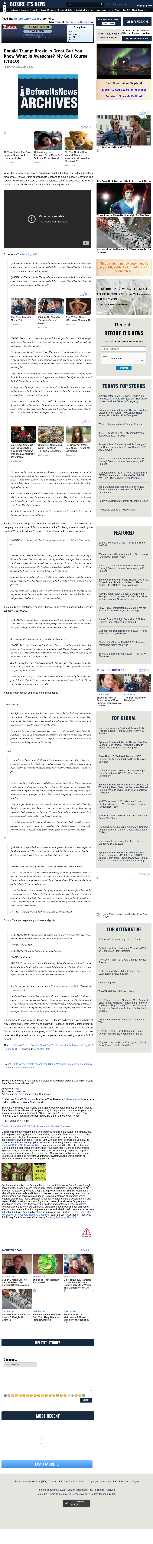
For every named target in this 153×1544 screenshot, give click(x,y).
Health (35, 10)
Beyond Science (48, 10)
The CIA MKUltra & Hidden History (116, 991)
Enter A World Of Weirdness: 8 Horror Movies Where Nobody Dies (76, 1318)
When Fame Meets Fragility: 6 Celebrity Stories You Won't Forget (122, 915)
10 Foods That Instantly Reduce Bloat (46, 1281)
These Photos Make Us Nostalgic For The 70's (123, 215)
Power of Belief (65, 10)
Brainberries (16, 324)
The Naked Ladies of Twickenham (116, 509)
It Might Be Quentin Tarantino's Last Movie (49, 320)
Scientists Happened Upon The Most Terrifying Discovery (50, 448)
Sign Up (148, 5)
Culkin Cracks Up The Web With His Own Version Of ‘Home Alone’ (15, 1282)
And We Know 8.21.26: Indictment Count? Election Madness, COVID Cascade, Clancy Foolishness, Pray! (121, 804)
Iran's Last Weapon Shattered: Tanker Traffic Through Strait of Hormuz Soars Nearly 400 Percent (121, 461)
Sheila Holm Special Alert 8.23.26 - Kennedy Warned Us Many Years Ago (122, 643)
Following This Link (66, 1217)
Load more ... (47, 1464)
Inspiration (101, 10)
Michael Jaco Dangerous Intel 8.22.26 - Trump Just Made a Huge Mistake (122, 632)
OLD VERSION (137, 22)
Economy (25, 10)
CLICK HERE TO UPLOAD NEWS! (137, 39)
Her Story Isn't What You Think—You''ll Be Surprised (78, 448)
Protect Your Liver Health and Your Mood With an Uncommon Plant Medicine (122, 949)
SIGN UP (109, 341)
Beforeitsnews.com (26, 18)
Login (140, 5)
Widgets (135, 1481)
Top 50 (126, 10)
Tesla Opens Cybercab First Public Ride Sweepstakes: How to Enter (119, 972)
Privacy (63, 1481)
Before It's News (28, 4)
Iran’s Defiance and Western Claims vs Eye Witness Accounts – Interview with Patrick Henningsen (121, 489)
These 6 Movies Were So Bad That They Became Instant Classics (47, 1317)
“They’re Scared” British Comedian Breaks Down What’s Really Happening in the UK (120, 1032)
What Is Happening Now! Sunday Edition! (120, 424)
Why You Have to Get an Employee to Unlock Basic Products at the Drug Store (122, 1043)
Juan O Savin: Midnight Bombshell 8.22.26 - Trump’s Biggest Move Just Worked (121, 620)
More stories (44, 37)
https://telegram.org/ (138, 294)
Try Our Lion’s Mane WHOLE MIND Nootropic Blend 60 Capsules (36, 1126)
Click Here (29, 1099)
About (17, 1481)
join (17, 1088)
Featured (14, 10)
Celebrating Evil (106, 982)
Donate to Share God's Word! (124, 96)
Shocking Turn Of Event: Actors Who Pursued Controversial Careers (109, 701)
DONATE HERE (108, 23)
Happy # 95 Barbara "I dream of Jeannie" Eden (123, 501)
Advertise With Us (31, 1481)
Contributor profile (30, 37)
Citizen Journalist (74, 1099)
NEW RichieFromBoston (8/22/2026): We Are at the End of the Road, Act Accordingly (122, 609)
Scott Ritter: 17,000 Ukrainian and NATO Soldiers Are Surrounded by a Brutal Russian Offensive (122, 759)
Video (118, 10)
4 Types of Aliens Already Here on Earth (119, 939)
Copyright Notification (99, 1481)
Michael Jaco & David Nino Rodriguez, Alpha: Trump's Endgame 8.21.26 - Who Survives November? (122, 773)
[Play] (124, 61)
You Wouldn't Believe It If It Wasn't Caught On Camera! (16, 1317)
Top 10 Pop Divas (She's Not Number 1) (78, 318)
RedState (45, 1049)
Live (111, 10)
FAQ (44, 1481)
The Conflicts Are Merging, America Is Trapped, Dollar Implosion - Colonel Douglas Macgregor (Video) (123, 830)
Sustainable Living (85, 10)
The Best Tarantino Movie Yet (21, 318)
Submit (124, 367)
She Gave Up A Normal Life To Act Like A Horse (124, 181)
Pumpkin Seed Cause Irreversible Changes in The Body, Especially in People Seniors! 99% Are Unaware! (122, 447)
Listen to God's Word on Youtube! (124, 89)
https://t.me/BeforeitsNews (112, 304)
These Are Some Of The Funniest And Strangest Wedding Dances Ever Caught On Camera (22, 451)
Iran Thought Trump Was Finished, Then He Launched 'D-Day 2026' (121, 842)
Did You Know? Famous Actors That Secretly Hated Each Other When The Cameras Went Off (77, 1284)
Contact (53, 1481)
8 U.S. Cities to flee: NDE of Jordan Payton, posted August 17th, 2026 (121, 434)
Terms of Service (77, 1481)
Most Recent (138, 10)
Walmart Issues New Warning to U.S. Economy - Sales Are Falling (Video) (123, 555)
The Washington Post (28, 254)
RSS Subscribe (121, 1481)
